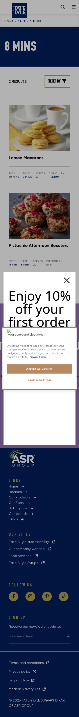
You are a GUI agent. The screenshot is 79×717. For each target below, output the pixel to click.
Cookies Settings (39, 379)
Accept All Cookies (39, 368)
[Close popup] (66, 280)
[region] (39, 358)
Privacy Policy (38, 356)
